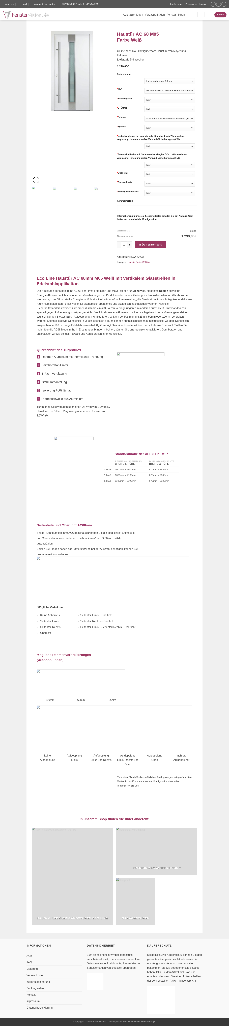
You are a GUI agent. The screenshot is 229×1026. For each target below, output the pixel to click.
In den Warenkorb (150, 244)
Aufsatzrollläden (133, 14)
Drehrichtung (124, 74)
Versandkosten (35, 975)
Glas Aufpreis (124, 182)
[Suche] (166, 4)
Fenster (171, 14)
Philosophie (191, 4)
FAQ (29, 962)
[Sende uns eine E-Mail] (218, 4)
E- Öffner (122, 108)
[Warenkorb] (208, 14)
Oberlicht (122, 173)
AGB (29, 955)
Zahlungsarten (35, 988)
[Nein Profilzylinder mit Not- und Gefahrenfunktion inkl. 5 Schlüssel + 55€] (171, 128)
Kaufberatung (176, 4)
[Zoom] (36, 180)
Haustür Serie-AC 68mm (139, 262)
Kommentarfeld (125, 201)
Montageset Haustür (127, 191)
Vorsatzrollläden (155, 14)
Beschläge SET (125, 98)
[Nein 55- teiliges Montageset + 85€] (171, 193)
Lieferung (32, 968)
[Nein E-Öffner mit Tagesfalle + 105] (171, 109)
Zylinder (121, 126)
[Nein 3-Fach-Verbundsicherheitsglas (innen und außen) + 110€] (171, 184)
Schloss (121, 117)
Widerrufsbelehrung (38, 981)
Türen (181, 14)
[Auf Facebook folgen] (213, 4)
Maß (119, 89)
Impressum (33, 1001)
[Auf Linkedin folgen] (223, 4)
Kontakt (203, 4)
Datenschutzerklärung (39, 1007)
